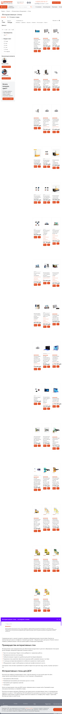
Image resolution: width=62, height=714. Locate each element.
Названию (18, 22)
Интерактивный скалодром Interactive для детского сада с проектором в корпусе (37, 359)
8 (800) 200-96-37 (41, 1)
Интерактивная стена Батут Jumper (55, 274)
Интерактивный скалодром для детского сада (55, 400)
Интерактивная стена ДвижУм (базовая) (46, 161)
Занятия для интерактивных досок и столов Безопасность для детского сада (37, 603)
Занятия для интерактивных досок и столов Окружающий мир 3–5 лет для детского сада (46, 563)
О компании (38, 6)
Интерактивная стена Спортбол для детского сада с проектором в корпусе (46, 122)
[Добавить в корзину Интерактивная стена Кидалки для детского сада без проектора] (57, 48)
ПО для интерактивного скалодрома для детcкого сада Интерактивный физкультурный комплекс (37, 482)
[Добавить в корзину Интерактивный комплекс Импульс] (39, 404)
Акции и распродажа (11, 7)
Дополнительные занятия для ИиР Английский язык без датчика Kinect (46, 439)
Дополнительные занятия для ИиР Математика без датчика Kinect (37, 439)
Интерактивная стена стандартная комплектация (55, 161)
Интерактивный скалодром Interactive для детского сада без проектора (55, 318)
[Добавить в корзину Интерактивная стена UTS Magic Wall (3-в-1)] (48, 327)
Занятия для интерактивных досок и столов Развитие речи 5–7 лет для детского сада (46, 522)
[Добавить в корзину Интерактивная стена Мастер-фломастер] (57, 243)
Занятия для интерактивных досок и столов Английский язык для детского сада (46, 603)
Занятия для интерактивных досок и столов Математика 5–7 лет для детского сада (55, 563)
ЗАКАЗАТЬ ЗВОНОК (6, 66)
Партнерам (54, 6)
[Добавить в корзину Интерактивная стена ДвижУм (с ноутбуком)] (39, 202)
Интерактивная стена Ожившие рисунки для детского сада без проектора (37, 83)
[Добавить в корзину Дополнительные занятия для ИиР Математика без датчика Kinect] (39, 446)
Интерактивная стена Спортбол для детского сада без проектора (46, 42)
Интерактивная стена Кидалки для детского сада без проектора (55, 42)
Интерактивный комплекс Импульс (37, 398)
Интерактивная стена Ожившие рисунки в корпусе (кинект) (46, 274)
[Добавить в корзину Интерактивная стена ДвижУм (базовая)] (48, 167)
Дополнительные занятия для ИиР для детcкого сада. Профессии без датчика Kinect (55, 481)
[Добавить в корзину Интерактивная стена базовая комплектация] (39, 166)
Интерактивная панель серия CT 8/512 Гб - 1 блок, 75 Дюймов (46, 400)
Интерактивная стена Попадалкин (37, 274)
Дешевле (23, 22)
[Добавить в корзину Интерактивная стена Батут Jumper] (57, 286)
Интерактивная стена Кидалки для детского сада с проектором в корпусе (55, 122)
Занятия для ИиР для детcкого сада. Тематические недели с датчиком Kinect (56, 441)
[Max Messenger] (30, 3)
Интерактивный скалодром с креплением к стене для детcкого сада (55, 359)
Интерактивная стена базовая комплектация (37, 161)
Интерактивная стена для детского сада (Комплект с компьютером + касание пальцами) (37, 43)
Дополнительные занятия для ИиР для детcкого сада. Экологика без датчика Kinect (46, 481)
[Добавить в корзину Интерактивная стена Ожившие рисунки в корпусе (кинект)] (48, 283)
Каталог (4, 6)
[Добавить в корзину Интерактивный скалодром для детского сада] (57, 406)
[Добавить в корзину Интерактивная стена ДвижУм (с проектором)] (48, 202)
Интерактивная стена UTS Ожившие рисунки (46, 232)
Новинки (34, 22)
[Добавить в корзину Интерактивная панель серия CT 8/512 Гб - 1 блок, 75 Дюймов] (48, 409)
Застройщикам (46, 6)
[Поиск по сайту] (31, 7)
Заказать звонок (56, 2)
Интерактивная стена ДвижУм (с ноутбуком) (37, 197)
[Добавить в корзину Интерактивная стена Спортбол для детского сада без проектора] (48, 48)
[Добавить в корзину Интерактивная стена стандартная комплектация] (57, 168)
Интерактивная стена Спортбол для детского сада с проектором (46, 83)
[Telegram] (28, 3)
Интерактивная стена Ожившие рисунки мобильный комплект (37, 316)
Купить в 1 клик (44, 48)
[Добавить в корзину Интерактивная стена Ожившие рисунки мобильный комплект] (39, 325)
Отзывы (15, 703)
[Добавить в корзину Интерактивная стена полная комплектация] (57, 202)
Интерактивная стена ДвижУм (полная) (37, 232)
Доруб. (11, 29)
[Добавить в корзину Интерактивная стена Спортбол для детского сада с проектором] (48, 89)
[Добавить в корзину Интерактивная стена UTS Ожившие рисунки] (48, 245)
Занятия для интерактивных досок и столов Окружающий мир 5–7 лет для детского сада (37, 563)
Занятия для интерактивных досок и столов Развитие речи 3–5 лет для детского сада (55, 522)
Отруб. (4, 29)
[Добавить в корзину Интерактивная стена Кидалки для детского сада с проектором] (57, 89)
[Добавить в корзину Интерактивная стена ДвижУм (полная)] (39, 237)
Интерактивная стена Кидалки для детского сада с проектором (55, 83)
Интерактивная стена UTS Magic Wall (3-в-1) (46, 315)
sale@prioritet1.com (41, 3)
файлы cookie (29, 708)
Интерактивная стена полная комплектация (55, 197)
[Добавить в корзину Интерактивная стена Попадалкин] (39, 284)
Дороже (29, 22)
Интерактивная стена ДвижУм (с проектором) (46, 197)
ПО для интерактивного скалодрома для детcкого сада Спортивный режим (46, 359)
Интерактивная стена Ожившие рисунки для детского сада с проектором (37, 122)
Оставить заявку (8, 98)
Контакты (25, 703)
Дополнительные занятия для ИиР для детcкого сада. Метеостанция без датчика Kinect (37, 523)
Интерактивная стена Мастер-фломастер (55, 232)
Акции (45, 22)
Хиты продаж (40, 22)
